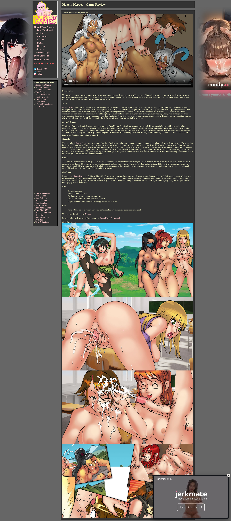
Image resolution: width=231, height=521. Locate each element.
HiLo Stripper (41, 215)
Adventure (42, 36)
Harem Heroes (67, 107)
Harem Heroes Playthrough (110, 218)
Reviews (41, 49)
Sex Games (40, 102)
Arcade (40, 39)
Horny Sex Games (43, 85)
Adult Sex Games (42, 94)
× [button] (228, 475)
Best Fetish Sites (42, 217)
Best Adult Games (43, 208)
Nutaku (88, 214)
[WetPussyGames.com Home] (45, 24)
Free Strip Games (42, 193)
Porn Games (40, 92)
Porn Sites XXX (42, 210)
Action (40, 33)
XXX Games (41, 106)
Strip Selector (41, 198)
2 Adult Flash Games (44, 104)
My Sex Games (42, 87)
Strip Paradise (41, 203)
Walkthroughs (44, 52)
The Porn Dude (42, 97)
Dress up (41, 46)
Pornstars (39, 220)
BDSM (40, 43)
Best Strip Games (42, 222)
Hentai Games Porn (43, 212)
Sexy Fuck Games (43, 90)
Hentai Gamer (41, 200)
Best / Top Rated (45, 30)
